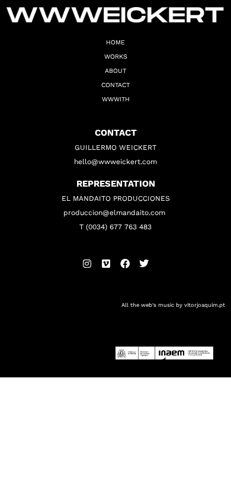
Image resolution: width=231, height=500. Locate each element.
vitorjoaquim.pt (204, 305)
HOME (115, 42)
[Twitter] (143, 263)
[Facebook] (125, 263)
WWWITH (116, 99)
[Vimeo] (106, 263)
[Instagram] (87, 263)
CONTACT (115, 85)
